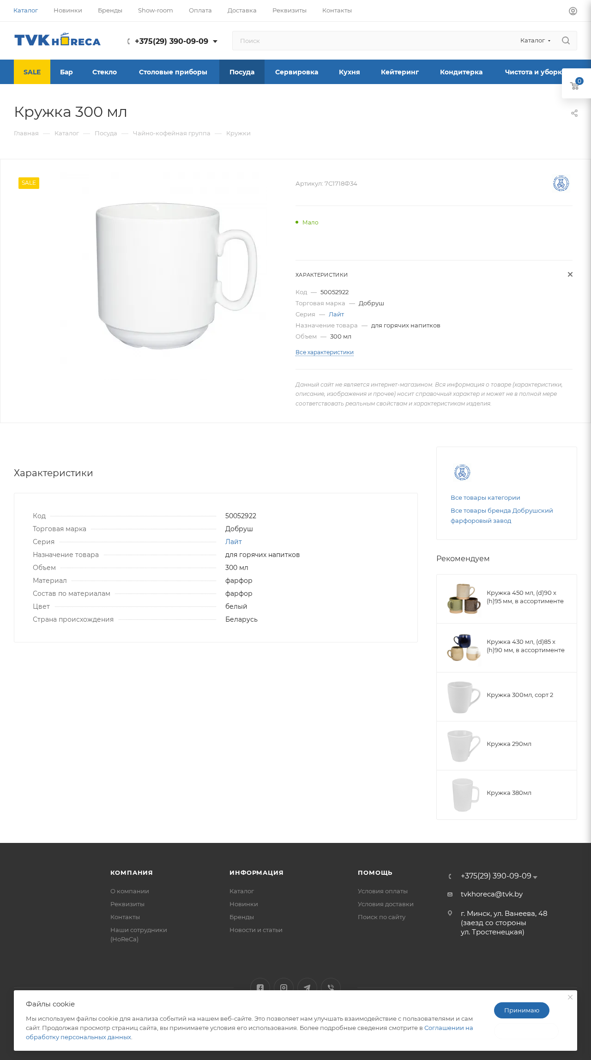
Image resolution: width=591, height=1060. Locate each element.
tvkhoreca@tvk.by (492, 894)
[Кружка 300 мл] (163, 276)
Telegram (307, 988)
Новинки (243, 904)
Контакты (125, 917)
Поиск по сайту (381, 917)
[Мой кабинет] (573, 12)
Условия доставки (386, 904)
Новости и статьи (256, 929)
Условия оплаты (383, 891)
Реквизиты (127, 904)
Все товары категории (485, 497)
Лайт (336, 314)
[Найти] (566, 40)
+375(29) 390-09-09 (171, 41)
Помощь (375, 872)
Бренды (241, 917)
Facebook (260, 988)
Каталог (241, 891)
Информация (256, 872)
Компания (131, 872)
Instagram (284, 988)
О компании (129, 891)
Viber (331, 988)
